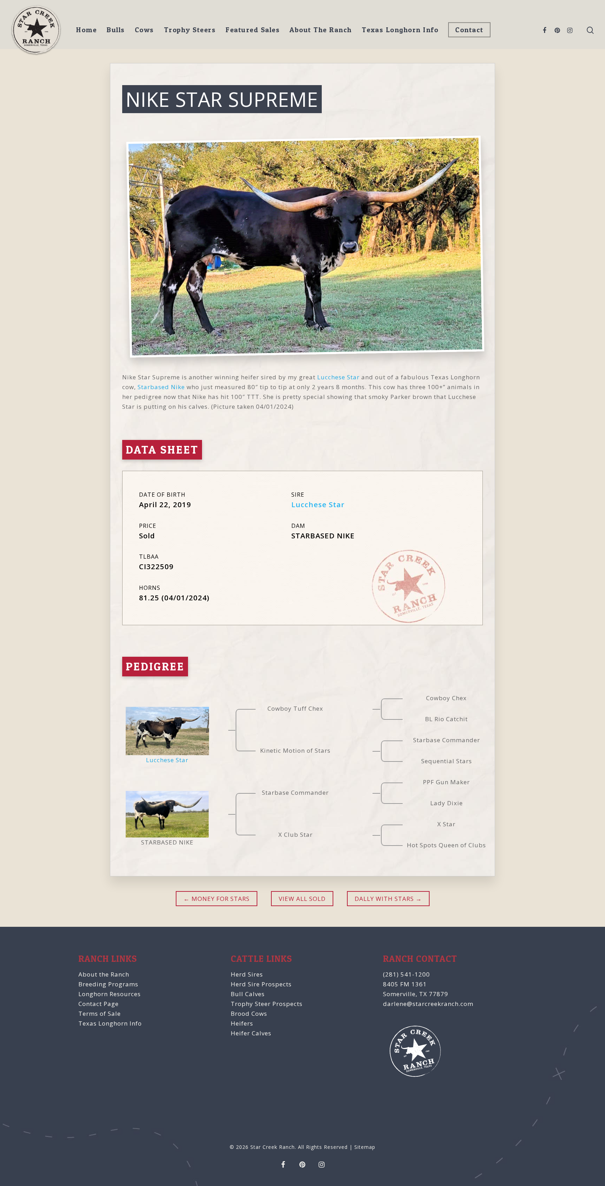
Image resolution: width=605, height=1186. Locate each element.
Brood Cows (249, 1013)
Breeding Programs (108, 984)
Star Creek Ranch (272, 1147)
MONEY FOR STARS (220, 899)
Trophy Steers (190, 29)
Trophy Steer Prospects (266, 1004)
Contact (469, 29)
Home (86, 29)
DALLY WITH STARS (384, 899)
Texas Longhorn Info (400, 29)
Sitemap (364, 1147)
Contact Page (98, 1004)
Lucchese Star (338, 377)
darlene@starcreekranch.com (428, 1004)
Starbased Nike (161, 387)
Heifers (242, 1023)
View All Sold (302, 899)
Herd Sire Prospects (261, 984)
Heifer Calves (251, 1033)
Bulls (115, 29)
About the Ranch (103, 974)
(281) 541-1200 (406, 974)
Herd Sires (247, 974)
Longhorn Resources (109, 994)
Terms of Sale (99, 1013)
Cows (144, 29)
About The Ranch (321, 29)
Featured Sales (252, 29)
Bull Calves (248, 994)
